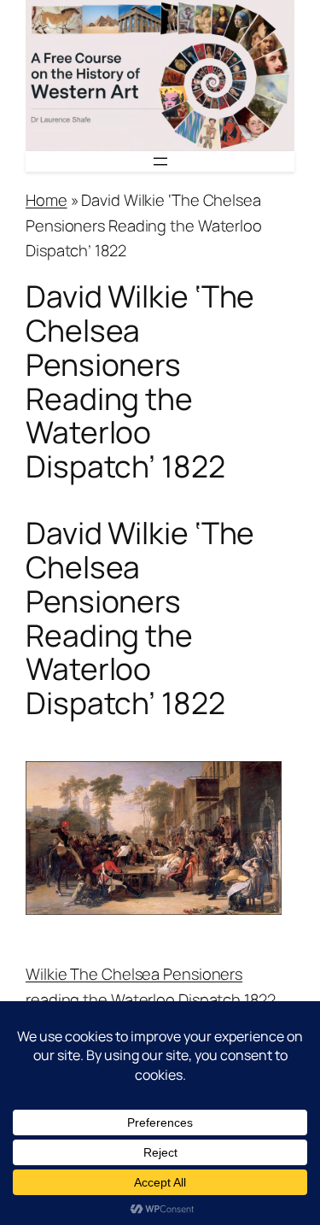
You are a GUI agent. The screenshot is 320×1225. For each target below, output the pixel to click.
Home (46, 200)
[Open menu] (160, 161)
